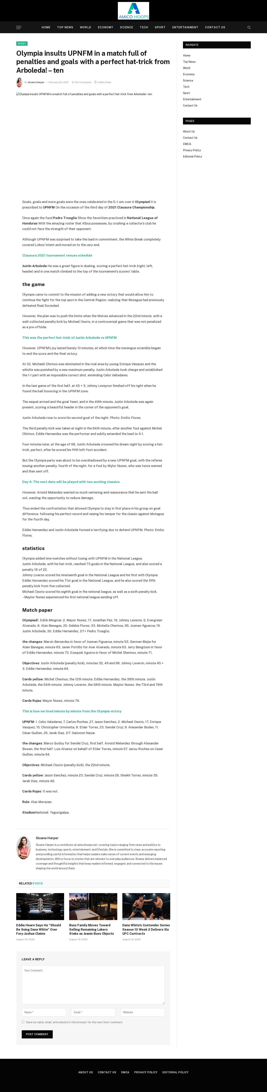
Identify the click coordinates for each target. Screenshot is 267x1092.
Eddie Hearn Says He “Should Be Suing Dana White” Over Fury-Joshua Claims (38, 929)
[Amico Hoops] (133, 10)
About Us (189, 131)
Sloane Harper (36, 82)
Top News (65, 27)
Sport (160, 27)
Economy (105, 27)
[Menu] (18, 27)
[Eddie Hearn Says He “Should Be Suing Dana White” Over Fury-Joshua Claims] (40, 906)
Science (126, 27)
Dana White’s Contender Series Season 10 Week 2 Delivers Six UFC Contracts (146, 929)
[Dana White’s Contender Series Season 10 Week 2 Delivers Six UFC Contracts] (146, 906)
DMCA (187, 144)
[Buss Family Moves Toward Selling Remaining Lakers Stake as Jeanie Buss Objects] (93, 906)
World (85, 27)
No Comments (83, 82)
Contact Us (215, 27)
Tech (144, 27)
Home (46, 27)
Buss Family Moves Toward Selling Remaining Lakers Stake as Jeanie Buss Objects (91, 929)
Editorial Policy (192, 156)
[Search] (249, 27)
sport (22, 43)
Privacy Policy (192, 150)
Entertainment (185, 27)
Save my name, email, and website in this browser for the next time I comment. (74, 1022)
